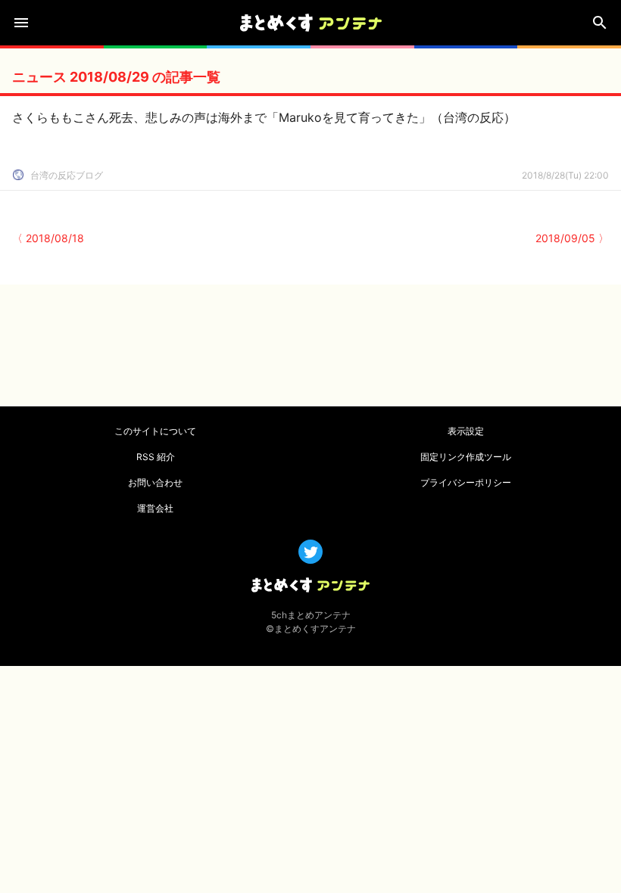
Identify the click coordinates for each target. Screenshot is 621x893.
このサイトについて (155, 431)
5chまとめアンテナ (311, 615)
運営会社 (155, 508)
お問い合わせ (155, 482)
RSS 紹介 (155, 456)
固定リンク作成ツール (465, 456)
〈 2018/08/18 (48, 238)
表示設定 (466, 431)
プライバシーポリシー (465, 482)
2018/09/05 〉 (572, 238)
